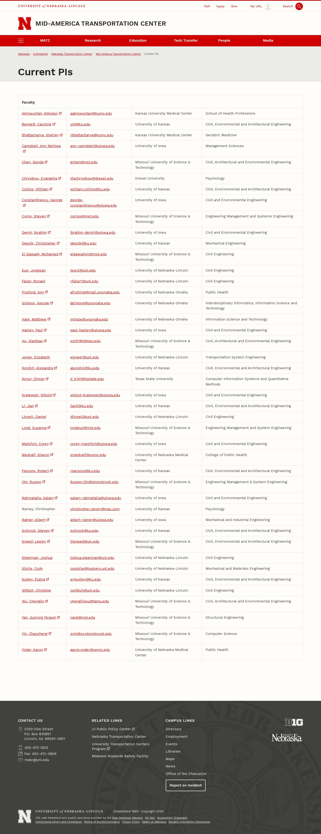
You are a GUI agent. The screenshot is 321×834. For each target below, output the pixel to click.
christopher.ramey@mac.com (95, 509)
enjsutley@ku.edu (85, 579)
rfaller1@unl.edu (84, 281)
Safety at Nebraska (154, 821)
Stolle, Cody (32, 568)
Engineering (40, 54)
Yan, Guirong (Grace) (39, 617)
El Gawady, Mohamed (40, 254)
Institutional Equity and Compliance (58, 821)
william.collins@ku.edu (90, 189)
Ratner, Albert (33, 520)
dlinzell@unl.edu (84, 417)
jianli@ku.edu (81, 406)
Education (137, 40)
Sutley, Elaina (33, 579)
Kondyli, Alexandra (37, 368)
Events (171, 744)
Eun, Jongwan (34, 270)
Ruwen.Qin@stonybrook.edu (94, 482)
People (224, 40)
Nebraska (24, 54)
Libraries (173, 751)
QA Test (150, 817)
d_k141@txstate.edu (87, 379)
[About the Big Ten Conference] (294, 722)
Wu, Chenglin (33, 601)
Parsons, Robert (35, 471)
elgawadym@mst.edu (88, 254)
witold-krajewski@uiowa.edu (95, 395)
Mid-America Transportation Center (100, 23)
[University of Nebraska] (287, 738)
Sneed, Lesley (34, 541)
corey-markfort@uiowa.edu (93, 444)
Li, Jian (28, 406)
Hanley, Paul (32, 330)
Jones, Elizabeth (36, 357)
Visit (207, 6)
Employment (177, 736)
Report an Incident (186, 785)
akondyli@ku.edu (84, 368)
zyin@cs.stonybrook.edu (91, 634)
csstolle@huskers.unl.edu (92, 568)
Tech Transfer (186, 40)
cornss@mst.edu (84, 216)
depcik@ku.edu (83, 243)
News (170, 766)
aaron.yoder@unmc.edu (90, 650)
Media (268, 40)
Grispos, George (35, 303)
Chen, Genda (32, 162)
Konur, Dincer (33, 379)
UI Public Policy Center (111, 729)
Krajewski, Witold (37, 395)
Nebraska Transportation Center (71, 54)
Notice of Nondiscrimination (102, 821)
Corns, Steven (34, 216)
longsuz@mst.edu (85, 428)
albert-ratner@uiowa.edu (91, 520)
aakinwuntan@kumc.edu (91, 113)
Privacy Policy (131, 821)
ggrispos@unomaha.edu (90, 303)
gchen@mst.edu (84, 162)
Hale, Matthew (34, 319)
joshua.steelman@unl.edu (92, 558)
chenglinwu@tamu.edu (89, 601)
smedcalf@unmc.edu (88, 455)
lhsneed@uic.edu (84, 541)
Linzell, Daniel (34, 417)
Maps (170, 759)
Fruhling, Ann (33, 292)
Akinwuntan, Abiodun (40, 113)
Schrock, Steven (36, 531)
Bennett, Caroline (36, 124)
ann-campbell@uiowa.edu (92, 146)
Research (93, 40)
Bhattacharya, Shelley (40, 135)
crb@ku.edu (80, 124)
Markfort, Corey (35, 444)
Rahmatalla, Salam (38, 498)
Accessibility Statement (172, 817)
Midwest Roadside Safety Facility (120, 756)
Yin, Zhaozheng (34, 634)
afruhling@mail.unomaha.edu (95, 292)
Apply (220, 6)
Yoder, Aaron (32, 650)
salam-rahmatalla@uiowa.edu (95, 498)
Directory (173, 729)
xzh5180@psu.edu (85, 341)
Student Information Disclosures (189, 821)
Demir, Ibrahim (34, 232)
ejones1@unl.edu (84, 357)
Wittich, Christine (36, 590)
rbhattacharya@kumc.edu (91, 135)
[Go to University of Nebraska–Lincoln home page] (24, 23)
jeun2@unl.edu (83, 270)
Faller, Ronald (33, 281)
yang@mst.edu (82, 617)
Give (234, 6)
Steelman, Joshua (37, 558)
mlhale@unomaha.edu (89, 319)
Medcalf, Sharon (35, 455)
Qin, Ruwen (31, 482)
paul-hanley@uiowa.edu (90, 330)
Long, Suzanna (34, 428)
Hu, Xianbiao (32, 341)
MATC (45, 40)
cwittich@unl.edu (85, 590)
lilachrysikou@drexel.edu (91, 178)
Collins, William (35, 189)
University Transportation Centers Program (120, 746)
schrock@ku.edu (84, 531)
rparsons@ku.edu (85, 471)
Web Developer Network (127, 817)
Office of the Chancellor (186, 774)
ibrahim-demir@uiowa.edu (92, 232)
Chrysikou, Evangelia (39, 178)
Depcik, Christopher (39, 243)
